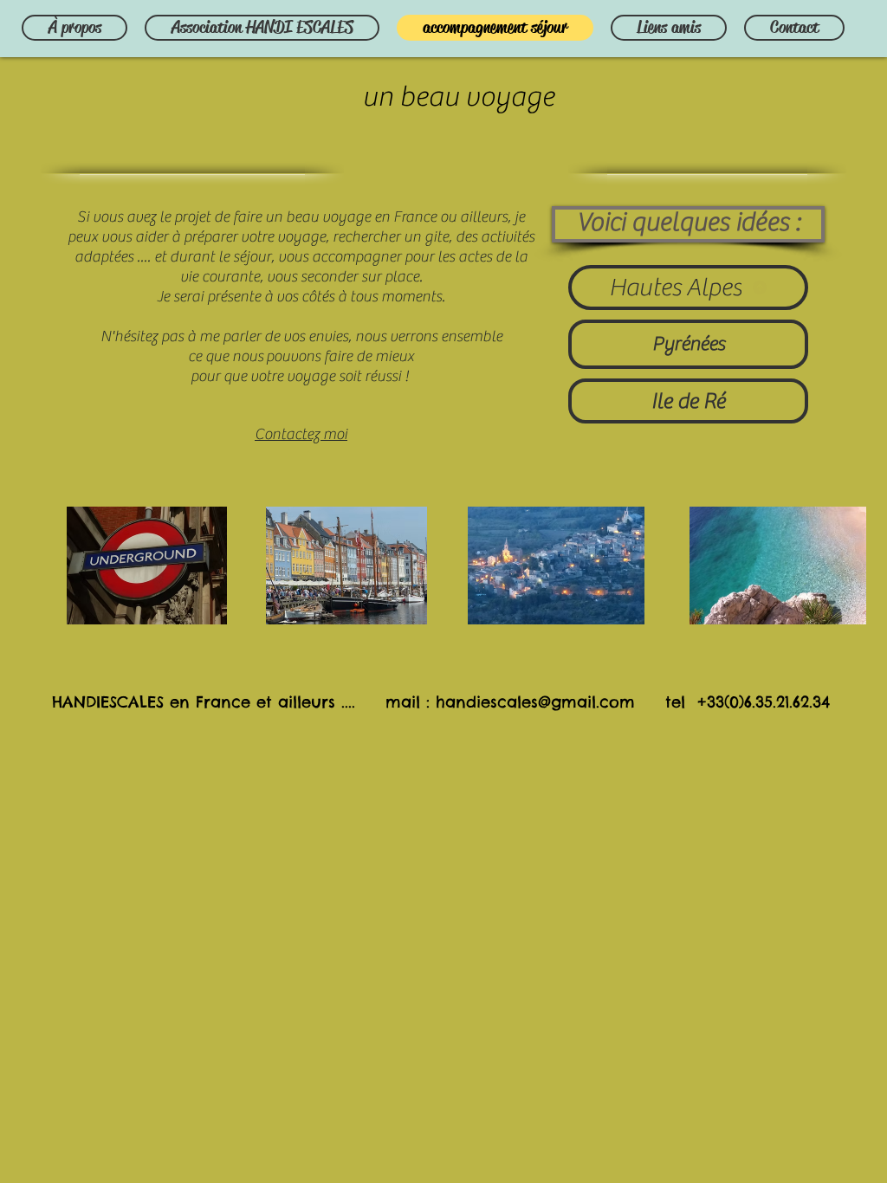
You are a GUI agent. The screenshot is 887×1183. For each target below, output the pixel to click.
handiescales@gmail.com (535, 702)
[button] (688, 224)
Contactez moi (301, 434)
